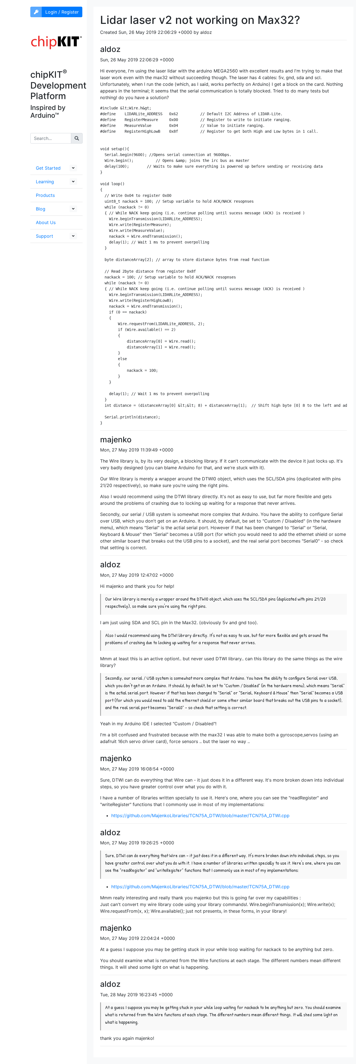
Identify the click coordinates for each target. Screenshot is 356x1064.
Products (45, 195)
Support (44, 236)
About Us (46, 222)
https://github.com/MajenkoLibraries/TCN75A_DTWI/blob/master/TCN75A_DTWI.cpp (200, 815)
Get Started (48, 168)
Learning (45, 181)
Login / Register (62, 12)
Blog (40, 209)
